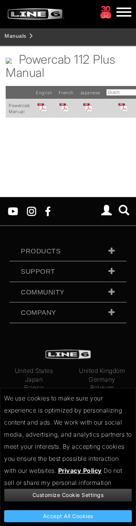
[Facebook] (47, 211)
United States (34, 370)
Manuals (15, 36)
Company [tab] (38, 312)
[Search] (124, 211)
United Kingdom (102, 370)
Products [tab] (40, 251)
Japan (34, 379)
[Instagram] (31, 211)
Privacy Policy (80, 470)
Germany (102, 379)
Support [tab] (38, 271)
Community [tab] (43, 292)
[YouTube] (13, 211)
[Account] (106, 211)
